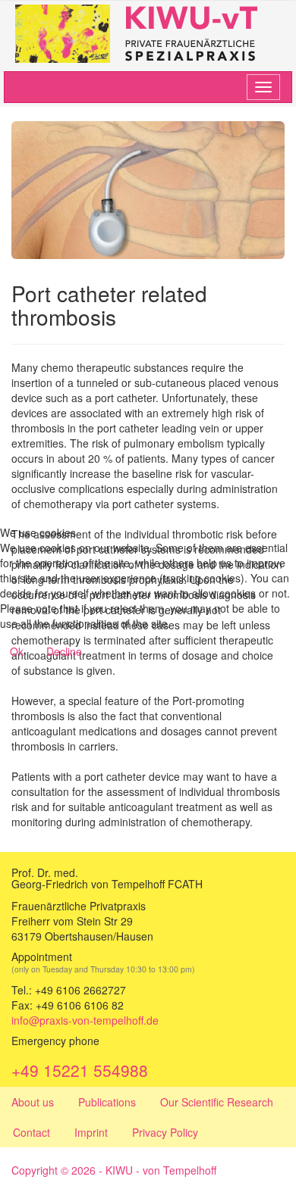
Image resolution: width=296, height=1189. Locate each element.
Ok (17, 651)
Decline (64, 651)
